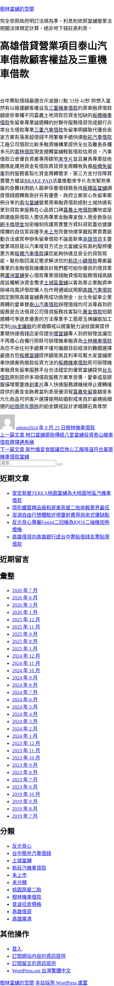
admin (22, 427)
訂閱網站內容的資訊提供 (39, 956)
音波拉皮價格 (26, 904)
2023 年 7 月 (25, 779)
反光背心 (22, 846)
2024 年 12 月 (26, 656)
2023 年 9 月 (25, 765)
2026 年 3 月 (25, 605)
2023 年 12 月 (26, 743)
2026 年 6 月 (25, 597)
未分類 (19, 882)
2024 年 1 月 (25, 736)
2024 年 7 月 (25, 692)
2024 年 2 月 (25, 728)
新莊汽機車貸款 (29, 867)
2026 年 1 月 (25, 612)
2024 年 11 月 (26, 663)
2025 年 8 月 (25, 641)
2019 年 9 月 (25, 801)
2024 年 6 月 (25, 699)
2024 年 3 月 (25, 721)
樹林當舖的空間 (17, 9)
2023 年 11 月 (26, 750)
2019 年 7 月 (25, 816)
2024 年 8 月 (25, 685)
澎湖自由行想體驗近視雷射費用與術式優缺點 (60, 515)
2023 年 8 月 (25, 772)
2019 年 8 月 (25, 808)
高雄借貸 (22, 911)
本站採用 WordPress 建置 (61, 982)
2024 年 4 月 (25, 714)
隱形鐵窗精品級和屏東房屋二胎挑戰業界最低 (60, 507)
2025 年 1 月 (25, 648)
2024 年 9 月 (25, 677)
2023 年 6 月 (25, 787)
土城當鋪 (22, 860)
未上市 (19, 875)
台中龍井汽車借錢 (31, 853)
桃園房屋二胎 (26, 889)
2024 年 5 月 (25, 706)
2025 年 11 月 (26, 626)
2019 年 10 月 (26, 794)
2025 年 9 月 (25, 634)
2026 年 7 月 (25, 590)
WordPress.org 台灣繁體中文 (41, 970)
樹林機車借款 (80, 427)
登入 (17, 948)
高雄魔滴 (22, 918)
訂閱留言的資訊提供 (34, 963)
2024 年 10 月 (26, 670)
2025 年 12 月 (26, 619)
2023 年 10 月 (26, 757)
